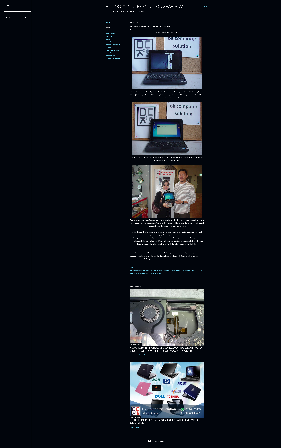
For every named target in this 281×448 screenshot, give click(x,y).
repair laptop (110, 42)
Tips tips (132, 12)
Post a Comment (140, 355)
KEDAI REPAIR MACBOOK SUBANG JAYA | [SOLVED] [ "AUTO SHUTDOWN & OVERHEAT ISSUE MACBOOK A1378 (166, 349)
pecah (107, 39)
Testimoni (123, 12)
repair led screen (111, 53)
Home (115, 12)
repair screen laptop (112, 58)
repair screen (110, 56)
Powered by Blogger (158, 441)
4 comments (138, 427)
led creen (108, 36)
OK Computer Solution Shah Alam (149, 6)
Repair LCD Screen (112, 50)
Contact (141, 12)
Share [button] (107, 22)
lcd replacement (111, 34)
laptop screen (110, 31)
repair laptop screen (112, 45)
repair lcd (108, 47)
